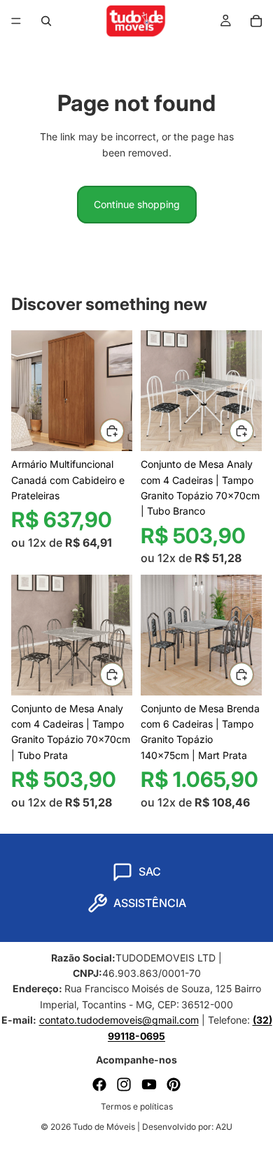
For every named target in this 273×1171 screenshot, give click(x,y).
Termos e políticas (137, 1106)
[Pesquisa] (46, 21)
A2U (224, 1126)
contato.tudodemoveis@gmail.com (119, 1020)
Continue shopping (137, 204)
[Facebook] (99, 1084)
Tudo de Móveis (104, 1126)
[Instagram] (123, 1084)
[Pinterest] (173, 1084)
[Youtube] (149, 1084)
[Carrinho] (256, 21)
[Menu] (16, 21)
